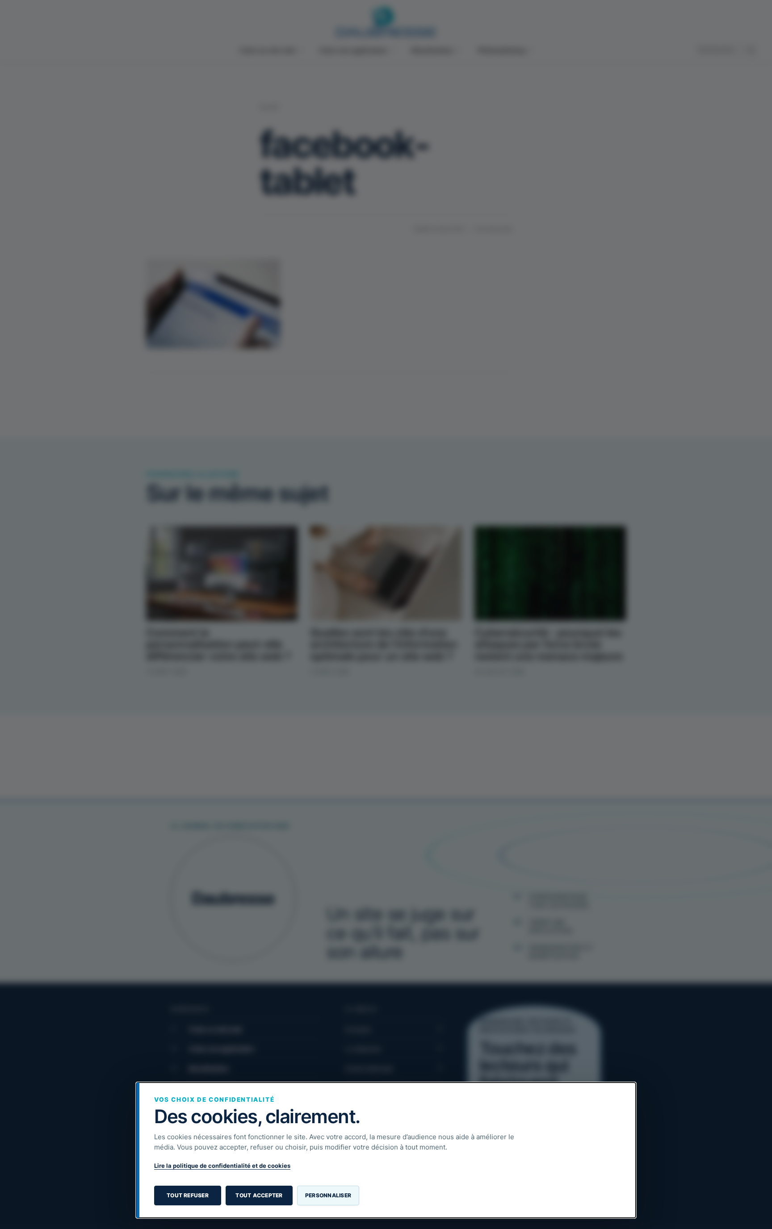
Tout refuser (188, 1195)
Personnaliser (328, 1195)
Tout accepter (258, 1195)
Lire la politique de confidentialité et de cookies (222, 1165)
